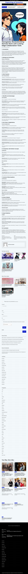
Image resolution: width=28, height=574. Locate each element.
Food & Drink (3, 429)
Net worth (3, 443)
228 (2, 391)
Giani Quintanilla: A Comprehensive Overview (19, 504)
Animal (3, 396)
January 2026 (3, 363)
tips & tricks (3, 455)
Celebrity (3, 410)
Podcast (3, 446)
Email (2, 314)
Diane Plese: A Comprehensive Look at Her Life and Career (7, 518)
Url (2, 318)
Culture (16, 487)
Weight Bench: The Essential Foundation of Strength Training (20, 285)
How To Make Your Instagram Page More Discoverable (11, 350)
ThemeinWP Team (20, 572)
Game (2, 431)
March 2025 (3, 370)
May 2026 (3, 544)
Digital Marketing (4, 415)
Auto (2, 398)
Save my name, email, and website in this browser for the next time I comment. (14, 321)
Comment (3, 304)
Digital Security (4, 417)
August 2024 (3, 379)
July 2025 (3, 367)
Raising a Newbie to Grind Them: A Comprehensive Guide (7, 260)
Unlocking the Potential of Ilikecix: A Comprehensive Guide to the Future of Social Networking (7, 270)
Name (2, 310)
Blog (2, 403)
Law (2, 436)
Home (2, 434)
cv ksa (2, 350)
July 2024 (3, 563)
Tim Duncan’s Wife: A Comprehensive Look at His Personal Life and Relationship (13, 339)
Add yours (16, 301)
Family (3, 422)
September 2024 (4, 377)
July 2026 (3, 358)
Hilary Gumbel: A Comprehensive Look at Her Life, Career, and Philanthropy (12, 337)
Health (3, 432)
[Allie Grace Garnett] (5, 244)
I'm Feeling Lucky (20, 4)
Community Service (4, 412)
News (2, 444)
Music (2, 439)
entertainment (4, 420)
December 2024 (4, 372)
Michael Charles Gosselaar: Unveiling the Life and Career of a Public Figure (12, 341)
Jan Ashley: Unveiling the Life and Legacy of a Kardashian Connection (11, 7)
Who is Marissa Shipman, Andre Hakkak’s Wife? (20, 260)
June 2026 (3, 360)
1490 (2, 389)
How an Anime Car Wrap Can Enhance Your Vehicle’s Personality (7, 295)
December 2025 (4, 365)
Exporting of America (14, 2)
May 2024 (3, 384)
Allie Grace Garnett (7, 47)
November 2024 (4, 556)
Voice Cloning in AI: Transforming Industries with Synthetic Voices (15, 536)
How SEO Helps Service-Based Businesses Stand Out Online (7, 285)
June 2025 (3, 551)
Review (3, 448)
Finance (3, 427)
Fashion (3, 424)
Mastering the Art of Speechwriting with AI (14, 531)
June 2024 (3, 382)
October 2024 (3, 375)
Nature (3, 441)
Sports (3, 451)
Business (3, 405)
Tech (2, 453)
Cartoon (3, 408)
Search (3, 329)
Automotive (3, 400)
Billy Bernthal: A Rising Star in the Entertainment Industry (22, 7)
